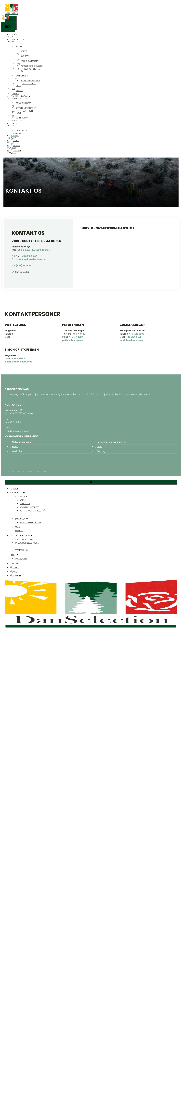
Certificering (22, 118)
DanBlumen (21, 76)
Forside (9, 36)
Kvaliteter (25, 56)
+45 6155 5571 (133, 336)
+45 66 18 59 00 (29, 256)
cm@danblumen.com (131, 340)
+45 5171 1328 (76, 336)
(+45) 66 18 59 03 (25, 265)
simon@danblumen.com (18, 361)
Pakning (19, 90)
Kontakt (11, 138)
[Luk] (91, 482)
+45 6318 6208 (136, 333)
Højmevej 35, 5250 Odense (35, 249)
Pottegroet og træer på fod (111, 442)
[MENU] (11, 19)
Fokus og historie (24, 103)
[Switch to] (11, 143)
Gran (18, 86)
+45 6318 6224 (79, 333)
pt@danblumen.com (73, 340)
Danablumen (21, 130)
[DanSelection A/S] (5, 20)
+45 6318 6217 (21, 358)
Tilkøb (18, 113)
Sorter (24, 51)
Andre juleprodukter (30, 81)
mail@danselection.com (32, 259)
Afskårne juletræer (29, 61)
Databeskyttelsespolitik (26, 108)
